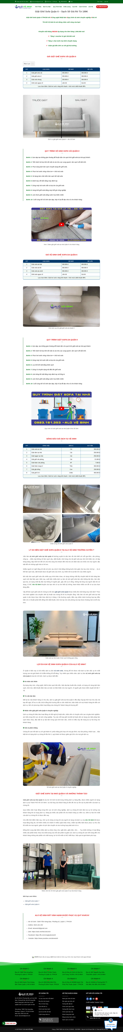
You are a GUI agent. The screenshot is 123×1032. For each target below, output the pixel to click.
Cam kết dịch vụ (43, 1006)
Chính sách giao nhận (68, 1006)
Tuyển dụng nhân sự (44, 1014)
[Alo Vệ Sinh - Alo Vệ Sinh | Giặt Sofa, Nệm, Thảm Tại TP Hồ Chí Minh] (23, 7)
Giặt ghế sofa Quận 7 (32, 901)
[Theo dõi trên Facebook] (87, 998)
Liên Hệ (106, 1)
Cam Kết (74, 6)
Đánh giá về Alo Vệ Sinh (68, 998)
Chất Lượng (67, 6)
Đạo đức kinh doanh (44, 1001)
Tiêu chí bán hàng (43, 1003)
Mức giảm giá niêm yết (68, 1001)
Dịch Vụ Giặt (46, 6)
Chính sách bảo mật (67, 1011)
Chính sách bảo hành (44, 1009)
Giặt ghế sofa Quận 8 (32, 904)
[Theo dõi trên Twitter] (90, 998)
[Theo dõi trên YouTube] (96, 998)
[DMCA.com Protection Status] (91, 1011)
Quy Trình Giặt (57, 6)
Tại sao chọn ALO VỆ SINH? (46, 998)
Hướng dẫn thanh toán (68, 1009)
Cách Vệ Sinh (83, 6)
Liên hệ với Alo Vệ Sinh (45, 1011)
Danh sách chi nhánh (68, 1019)
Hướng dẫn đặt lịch (67, 1003)
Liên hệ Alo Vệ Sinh (8, 1025)
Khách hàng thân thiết (68, 1014)
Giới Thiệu (99, 1)
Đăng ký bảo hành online (69, 1017)
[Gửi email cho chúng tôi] (93, 998)
